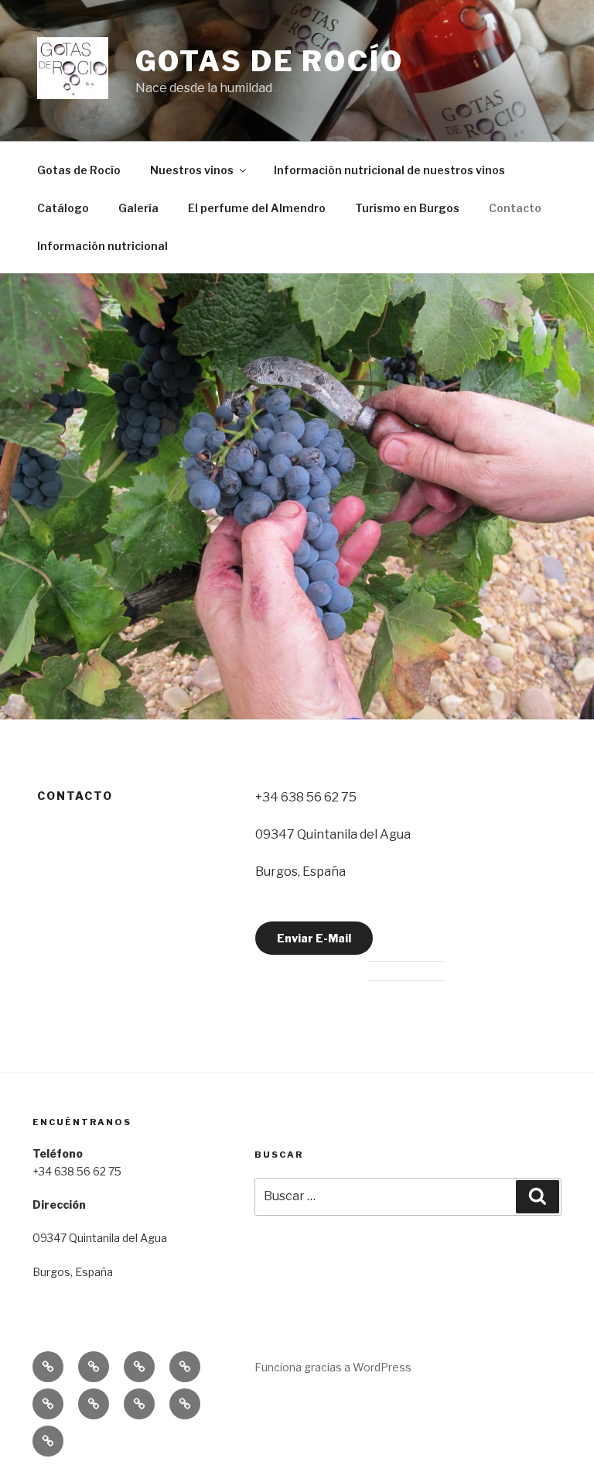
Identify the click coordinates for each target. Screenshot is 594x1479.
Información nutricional (102, 245)
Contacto (515, 207)
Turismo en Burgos (407, 207)
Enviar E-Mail (314, 938)
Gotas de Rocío (79, 170)
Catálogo (63, 207)
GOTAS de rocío (269, 61)
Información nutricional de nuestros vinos (389, 170)
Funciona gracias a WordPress (332, 1367)
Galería (138, 207)
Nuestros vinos (192, 170)
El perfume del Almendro (257, 207)
